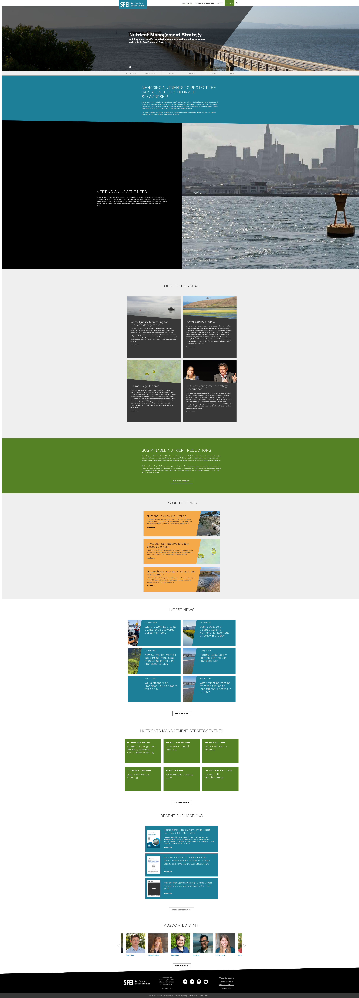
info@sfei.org (165, 984)
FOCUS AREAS (131, 73)
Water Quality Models (200, 321)
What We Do (187, 3)
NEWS (171, 73)
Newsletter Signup (226, 981)
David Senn (130, 955)
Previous (119, 945)
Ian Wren (196, 955)
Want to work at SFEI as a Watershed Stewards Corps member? (160, 629)
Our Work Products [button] (181, 481)
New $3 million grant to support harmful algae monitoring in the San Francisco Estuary (160, 659)
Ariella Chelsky (220, 955)
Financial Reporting (181, 996)
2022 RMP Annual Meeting (216, 748)
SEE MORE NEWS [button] (181, 713)
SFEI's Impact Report (226, 985)
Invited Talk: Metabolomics (214, 776)
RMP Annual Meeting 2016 (179, 776)
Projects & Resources (204, 3)
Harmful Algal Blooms (145, 386)
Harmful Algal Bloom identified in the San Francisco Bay (213, 657)
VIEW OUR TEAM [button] (181, 966)
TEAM (232, 73)
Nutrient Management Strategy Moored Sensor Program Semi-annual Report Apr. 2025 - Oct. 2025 (188, 885)
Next (244, 945)
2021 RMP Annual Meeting (138, 776)
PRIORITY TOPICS (151, 73)
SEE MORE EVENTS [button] (181, 802)
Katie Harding (153, 955)
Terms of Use (204, 996)
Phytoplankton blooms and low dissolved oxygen (168, 545)
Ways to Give (226, 988)
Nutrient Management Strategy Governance (207, 387)
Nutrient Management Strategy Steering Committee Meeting (142, 749)
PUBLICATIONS (212, 73)
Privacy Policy (193, 996)
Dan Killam (175, 955)
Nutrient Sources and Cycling (166, 516)
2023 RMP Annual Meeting (177, 748)
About (220, 3)
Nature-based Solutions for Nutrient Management (171, 573)
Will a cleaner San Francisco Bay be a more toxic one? (161, 685)
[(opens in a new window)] (186, 982)
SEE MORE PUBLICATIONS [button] (182, 910)
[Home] (133, 3)
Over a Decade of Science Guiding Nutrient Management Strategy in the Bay (214, 631)
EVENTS (192, 73)
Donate (229, 3)
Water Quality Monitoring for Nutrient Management (149, 323)
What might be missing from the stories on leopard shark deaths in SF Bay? (215, 687)
